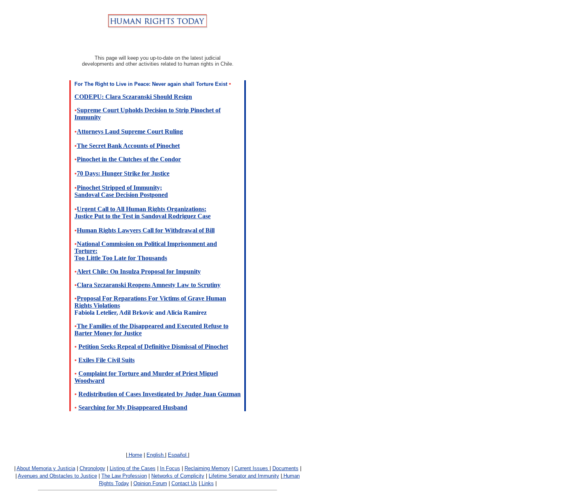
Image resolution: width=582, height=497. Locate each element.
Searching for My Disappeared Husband (132, 407)
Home (134, 455)
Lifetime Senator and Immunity (244, 476)
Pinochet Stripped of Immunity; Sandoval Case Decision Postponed (121, 191)
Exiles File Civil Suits (106, 360)
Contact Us (184, 483)
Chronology (92, 468)
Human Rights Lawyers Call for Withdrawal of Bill (146, 230)
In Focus (170, 468)
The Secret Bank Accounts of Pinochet (128, 145)
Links (207, 483)
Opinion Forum (150, 483)
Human (291, 476)
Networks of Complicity (177, 476)
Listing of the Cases (133, 468)
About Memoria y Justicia (46, 468)
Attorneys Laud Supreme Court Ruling (130, 131)
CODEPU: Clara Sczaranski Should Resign (133, 96)
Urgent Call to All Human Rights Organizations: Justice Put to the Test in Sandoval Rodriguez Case (142, 212)
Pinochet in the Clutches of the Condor (129, 159)
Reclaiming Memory (207, 468)
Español (178, 455)
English (155, 455)
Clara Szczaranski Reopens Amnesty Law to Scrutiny (149, 285)
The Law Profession (124, 476)
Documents (285, 468)
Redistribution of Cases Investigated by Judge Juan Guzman (159, 394)
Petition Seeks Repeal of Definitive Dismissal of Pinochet (153, 346)
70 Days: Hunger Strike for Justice (123, 173)
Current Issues (252, 468)
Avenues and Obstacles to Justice (57, 476)
